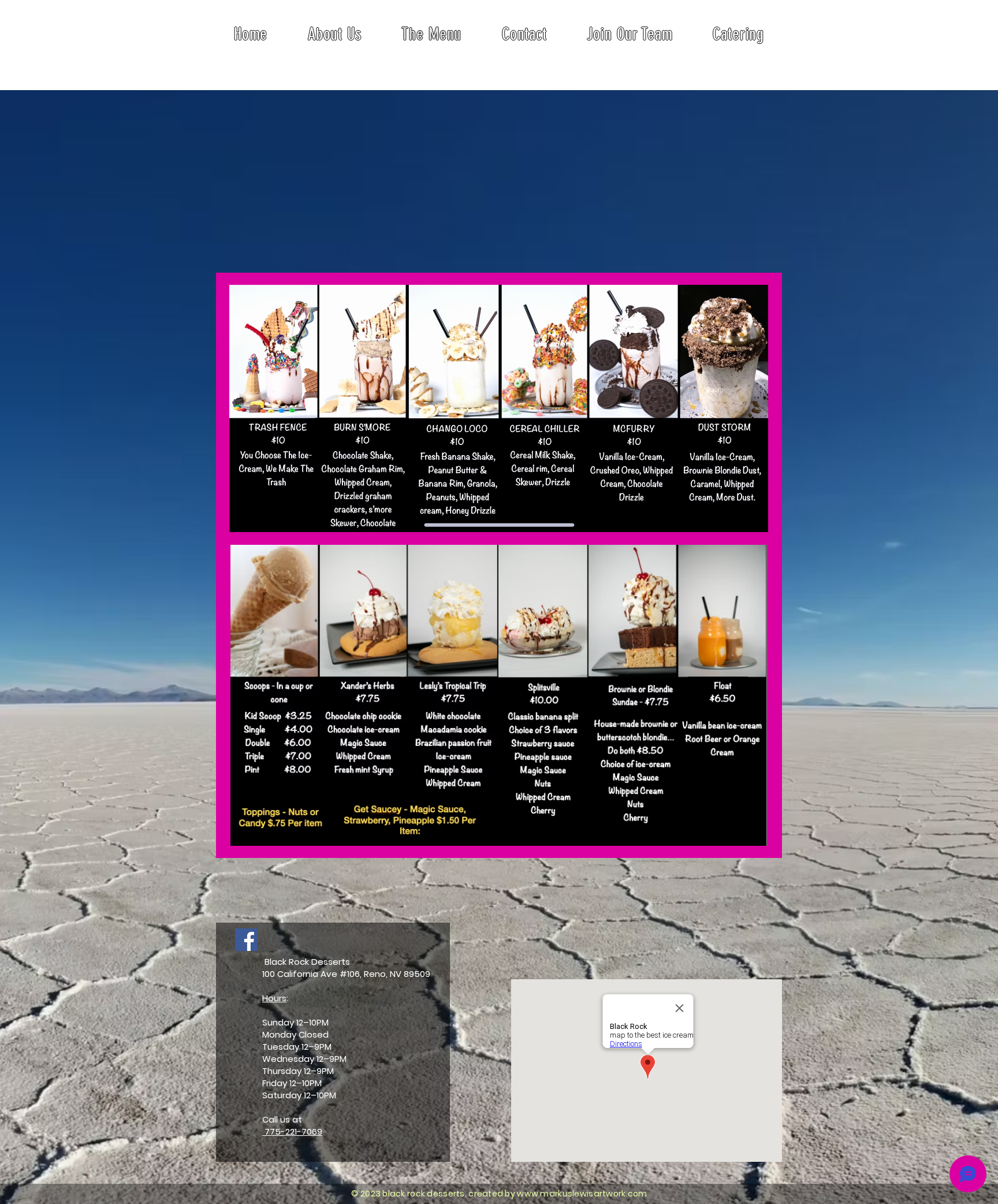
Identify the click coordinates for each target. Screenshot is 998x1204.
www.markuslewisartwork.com (582, 1193)
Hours (274, 998)
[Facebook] (246, 939)
